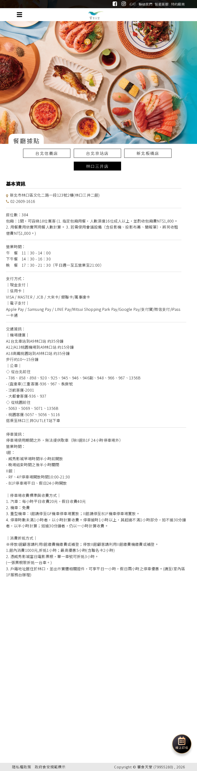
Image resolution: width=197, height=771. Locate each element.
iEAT (132, 4)
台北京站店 (97, 153)
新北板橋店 (147, 153)
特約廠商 (178, 4)
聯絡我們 (145, 4)
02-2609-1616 (22, 201)
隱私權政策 (21, 766)
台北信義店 (46, 153)
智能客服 (161, 4)
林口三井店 (97, 166)
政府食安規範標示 (50, 766)
